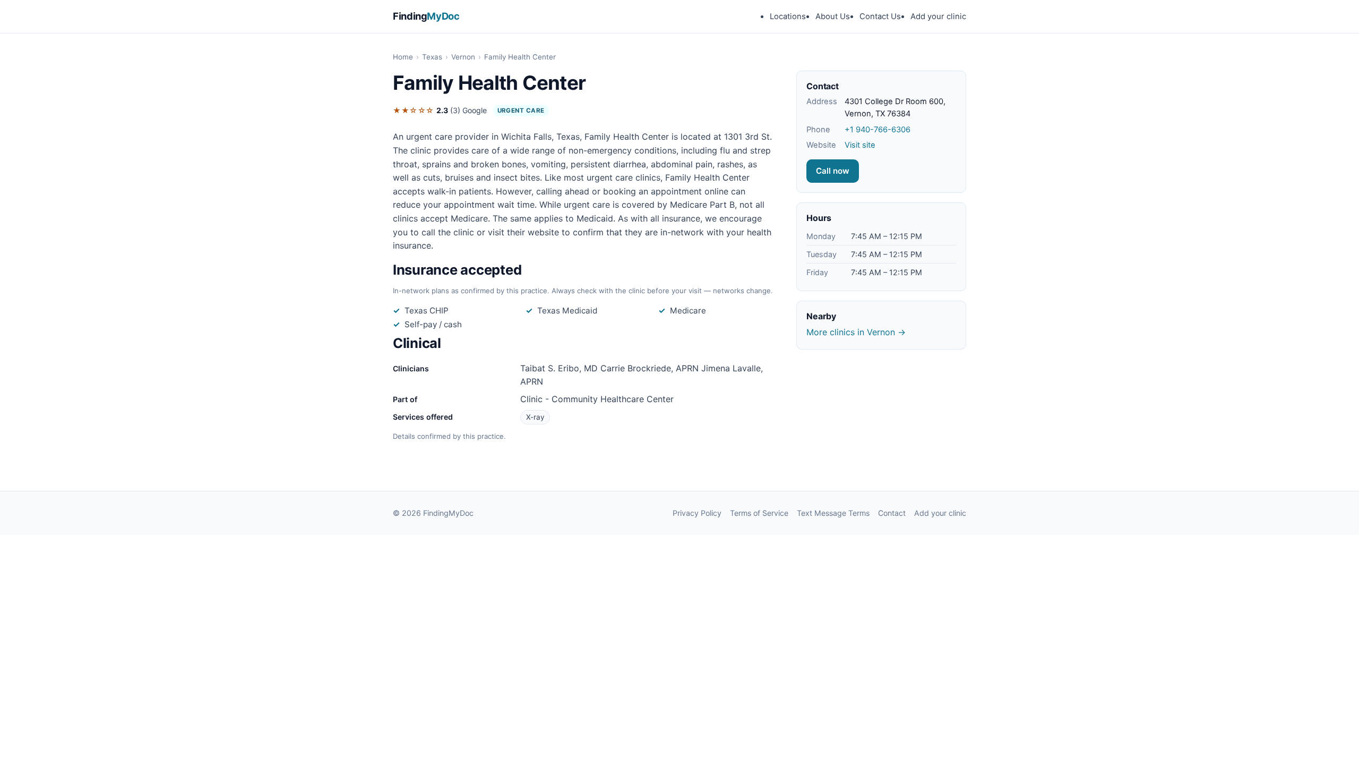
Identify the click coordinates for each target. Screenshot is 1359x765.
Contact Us (880, 16)
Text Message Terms (833, 512)
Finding (426, 16)
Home (403, 57)
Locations (788, 16)
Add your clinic (938, 16)
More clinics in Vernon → (856, 332)
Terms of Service (759, 512)
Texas (432, 57)
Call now (832, 171)
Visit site (860, 145)
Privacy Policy (697, 512)
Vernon (463, 57)
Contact (892, 512)
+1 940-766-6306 (877, 129)
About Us (832, 16)
